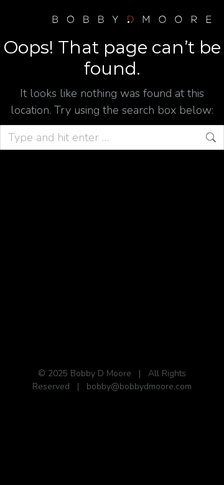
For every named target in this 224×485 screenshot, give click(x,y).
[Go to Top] (205, 466)
